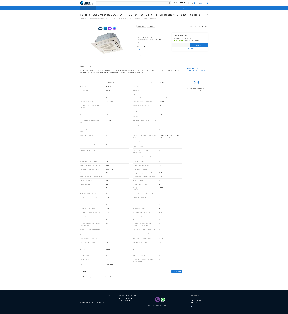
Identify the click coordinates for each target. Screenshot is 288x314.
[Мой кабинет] (188, 3)
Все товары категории (193, 68)
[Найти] (169, 3)
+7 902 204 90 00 (179, 2)
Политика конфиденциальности (199, 296)
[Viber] (157, 299)
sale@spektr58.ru (138, 295)
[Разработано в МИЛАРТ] (199, 306)
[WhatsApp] (163, 299)
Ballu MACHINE (203, 26)
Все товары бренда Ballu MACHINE (196, 70)
